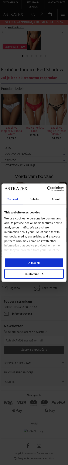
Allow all (34, 263)
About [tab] (56, 199)
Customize (32, 273)
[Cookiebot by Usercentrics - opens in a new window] (48, 188)
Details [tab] (34, 199)
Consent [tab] (12, 199)
